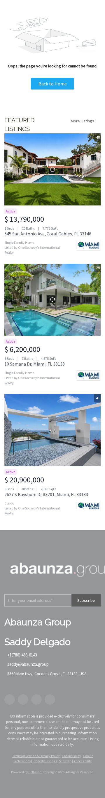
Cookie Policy (71, 756)
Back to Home (52, 84)
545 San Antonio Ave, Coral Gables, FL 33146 (47, 234)
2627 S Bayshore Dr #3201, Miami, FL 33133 (46, 494)
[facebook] (9, 699)
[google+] (50, 699)
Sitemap (65, 761)
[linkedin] (23, 699)
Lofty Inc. (35, 772)
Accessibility (83, 761)
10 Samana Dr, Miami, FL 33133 (34, 364)
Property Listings (45, 761)
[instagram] (36, 699)
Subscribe (86, 600)
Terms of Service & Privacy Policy (36, 756)
